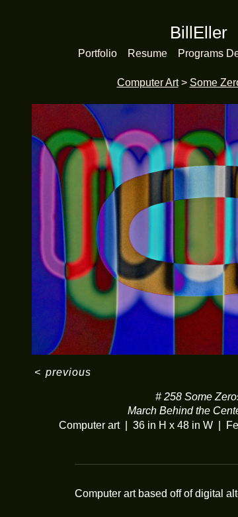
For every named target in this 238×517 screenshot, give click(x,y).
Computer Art (147, 82)
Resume (147, 53)
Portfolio (97, 53)
